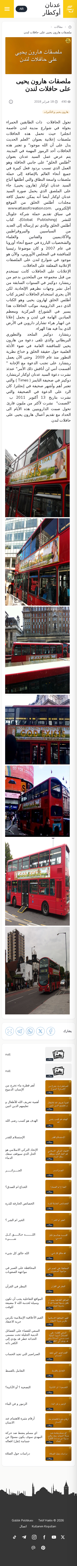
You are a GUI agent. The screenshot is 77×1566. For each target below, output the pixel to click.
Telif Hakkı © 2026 (51, 1520)
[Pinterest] (43, 1547)
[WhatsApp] (30, 1031)
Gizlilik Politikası (22, 1520)
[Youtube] (54, 1537)
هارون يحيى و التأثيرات (56, 112)
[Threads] (33, 1547)
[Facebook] (50, 1031)
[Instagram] (34, 1537)
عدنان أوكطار (52, 9)
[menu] (7, 9)
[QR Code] (9, 1031)
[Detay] (11, 101)
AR (21, 9)
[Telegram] (20, 1031)
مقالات (58, 27)
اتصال (23, 1526)
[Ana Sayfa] (70, 27)
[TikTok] (14, 1537)
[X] (40, 1031)
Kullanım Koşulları (44, 1526)
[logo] (70, 9)
